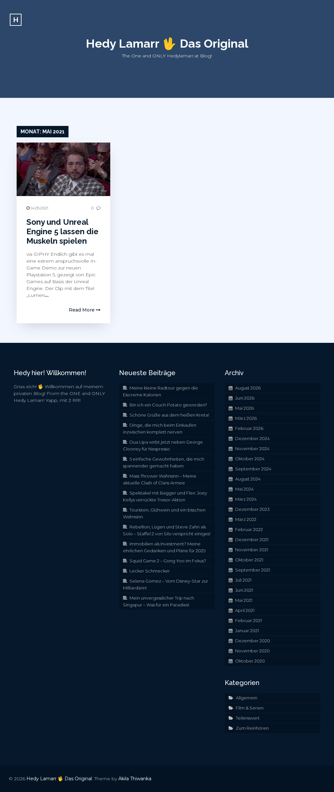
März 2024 (246, 499)
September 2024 (253, 468)
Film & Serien (250, 707)
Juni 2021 (244, 590)
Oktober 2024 (250, 458)
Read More (82, 310)
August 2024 (248, 478)
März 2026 (246, 418)
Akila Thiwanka (134, 779)
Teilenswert (248, 718)
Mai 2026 (244, 408)
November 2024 (252, 448)
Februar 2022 (249, 529)
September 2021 (252, 569)
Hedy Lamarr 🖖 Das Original (167, 43)
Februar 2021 (248, 620)
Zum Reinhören (252, 728)
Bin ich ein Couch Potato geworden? (168, 404)
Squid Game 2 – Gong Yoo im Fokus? (167, 560)
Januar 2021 (247, 630)
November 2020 (252, 650)
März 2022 (245, 519)
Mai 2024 (244, 489)
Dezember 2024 (252, 438)
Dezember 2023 (252, 509)
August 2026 (248, 387)
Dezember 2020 (252, 640)
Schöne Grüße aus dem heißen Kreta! (169, 415)
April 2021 (244, 610)
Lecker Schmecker (149, 570)
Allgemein (246, 697)
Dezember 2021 (251, 539)
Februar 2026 (249, 428)
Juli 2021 (243, 580)
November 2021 (251, 549)
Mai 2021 (243, 600)
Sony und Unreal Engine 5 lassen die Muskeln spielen (62, 231)
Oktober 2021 (249, 559)
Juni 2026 (244, 398)
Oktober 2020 (250, 660)
